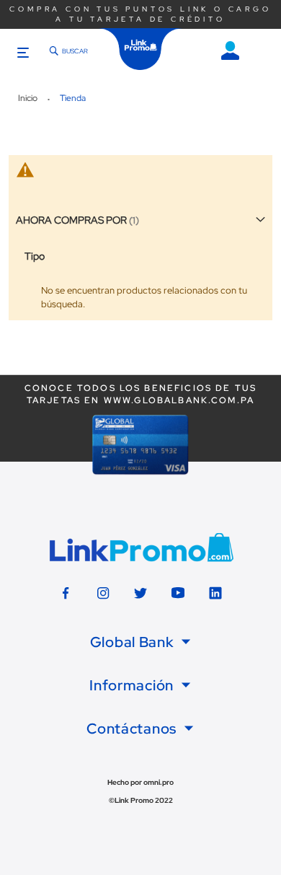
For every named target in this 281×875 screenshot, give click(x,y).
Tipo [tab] (34, 256)
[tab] (140, 642)
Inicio (29, 98)
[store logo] (140, 49)
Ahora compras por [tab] (71, 220)
